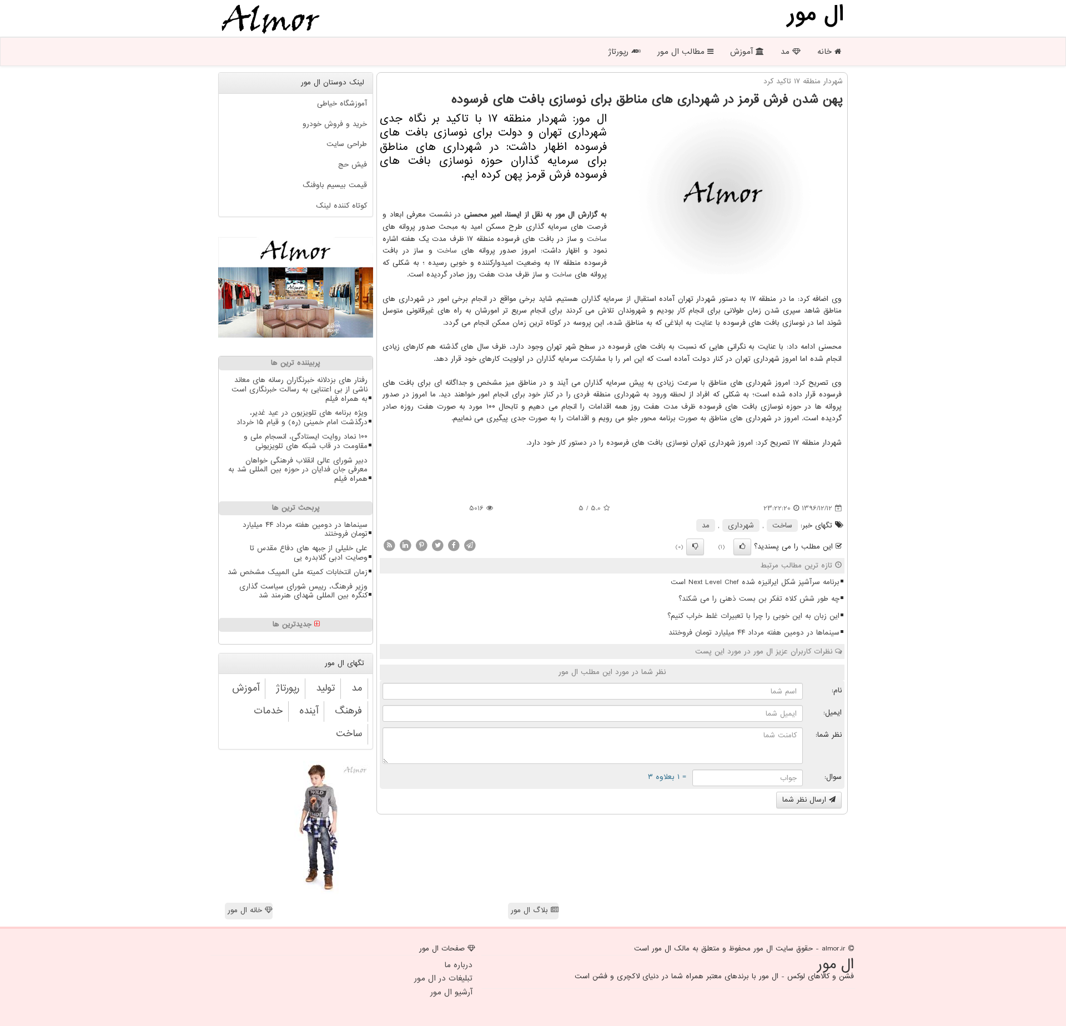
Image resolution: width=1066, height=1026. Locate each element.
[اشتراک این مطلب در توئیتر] (437, 545)
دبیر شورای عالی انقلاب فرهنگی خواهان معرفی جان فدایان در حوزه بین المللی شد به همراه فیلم (298, 470)
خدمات (268, 710)
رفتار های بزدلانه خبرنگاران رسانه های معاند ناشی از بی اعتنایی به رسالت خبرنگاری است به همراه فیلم (300, 389)
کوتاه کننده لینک (341, 205)
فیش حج (352, 164)
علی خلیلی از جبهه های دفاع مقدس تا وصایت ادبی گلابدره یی (309, 553)
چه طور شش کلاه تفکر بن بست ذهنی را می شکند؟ (758, 599)
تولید (325, 688)
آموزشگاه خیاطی (342, 103)
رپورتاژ (619, 52)
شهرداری (741, 525)
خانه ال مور (246, 910)
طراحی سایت (346, 144)
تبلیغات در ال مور (443, 978)
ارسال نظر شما (805, 799)
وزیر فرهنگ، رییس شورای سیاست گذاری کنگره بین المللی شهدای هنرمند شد (303, 591)
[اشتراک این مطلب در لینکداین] (405, 545)
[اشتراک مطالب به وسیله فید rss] (389, 545)
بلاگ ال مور (531, 910)
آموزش (743, 52)
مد (786, 52)
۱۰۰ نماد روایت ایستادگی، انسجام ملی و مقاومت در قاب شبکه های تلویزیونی (306, 441)
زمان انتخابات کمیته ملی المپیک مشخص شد (298, 572)
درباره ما (458, 965)
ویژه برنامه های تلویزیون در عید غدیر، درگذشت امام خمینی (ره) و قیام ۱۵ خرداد (302, 418)
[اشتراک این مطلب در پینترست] (421, 545)
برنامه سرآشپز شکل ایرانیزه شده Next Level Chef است (755, 582)
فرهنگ (348, 710)
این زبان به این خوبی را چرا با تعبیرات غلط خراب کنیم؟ (753, 616)
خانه (825, 52)
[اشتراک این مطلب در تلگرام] (469, 545)
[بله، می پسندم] (742, 547)
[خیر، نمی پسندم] (695, 547)
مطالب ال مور (682, 52)
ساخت (597, 239)
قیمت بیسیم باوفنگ (335, 185)
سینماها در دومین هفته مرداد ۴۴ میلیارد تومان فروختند (753, 632)
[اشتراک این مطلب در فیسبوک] (453, 545)
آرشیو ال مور (451, 992)
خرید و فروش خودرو (335, 124)
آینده (308, 710)
